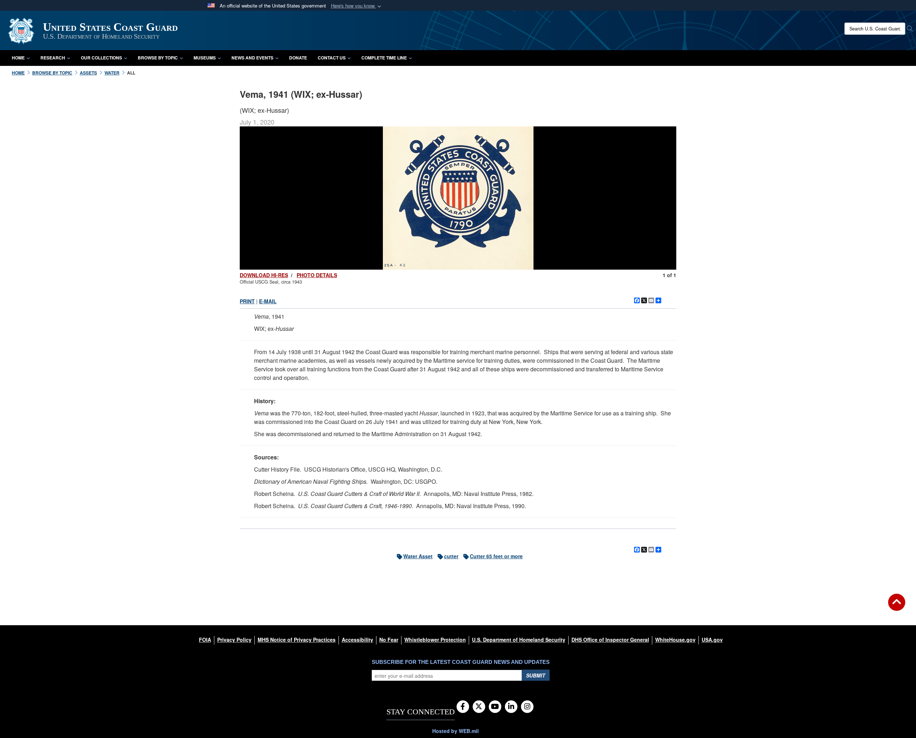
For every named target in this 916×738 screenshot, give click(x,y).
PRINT (247, 301)
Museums (205, 57)
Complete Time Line (384, 57)
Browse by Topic (158, 57)
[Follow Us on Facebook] (463, 706)
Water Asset (418, 556)
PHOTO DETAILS (317, 275)
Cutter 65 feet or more (496, 556)
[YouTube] (495, 706)
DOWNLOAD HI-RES (264, 275)
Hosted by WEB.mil (455, 730)
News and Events (252, 57)
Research (52, 57)
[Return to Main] (896, 606)
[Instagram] (527, 706)
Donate (298, 57)
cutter (451, 556)
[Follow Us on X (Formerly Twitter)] (479, 706)
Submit (535, 675)
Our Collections (101, 57)
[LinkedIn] (511, 706)
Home (18, 57)
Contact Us (332, 57)
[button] (357, 6)
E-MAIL (268, 301)
